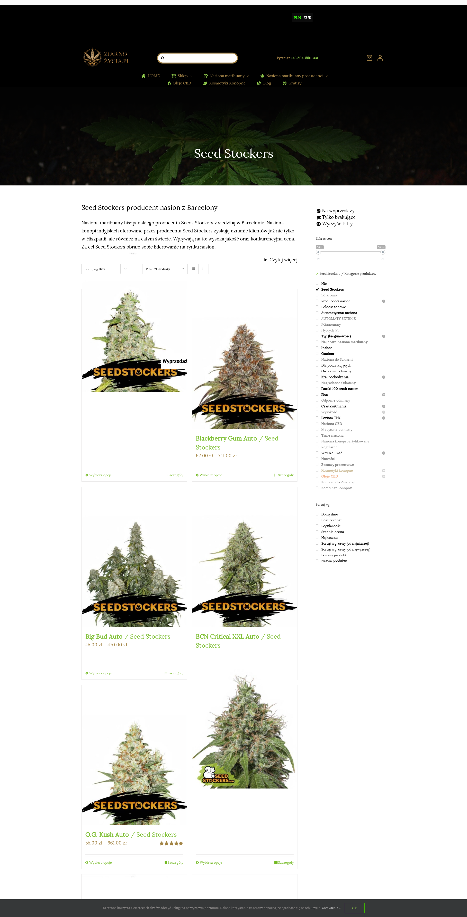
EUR (307, 17)
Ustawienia (330, 908)
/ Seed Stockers (128, 636)
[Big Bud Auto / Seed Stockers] (134, 557)
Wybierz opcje (100, 475)
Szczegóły (175, 475)
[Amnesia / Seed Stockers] (244, 718)
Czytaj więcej (283, 260)
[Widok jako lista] (203, 269)
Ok (354, 908)
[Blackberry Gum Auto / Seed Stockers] (244, 359)
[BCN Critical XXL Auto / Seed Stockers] (244, 557)
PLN (297, 17)
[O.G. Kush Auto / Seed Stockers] (134, 755)
